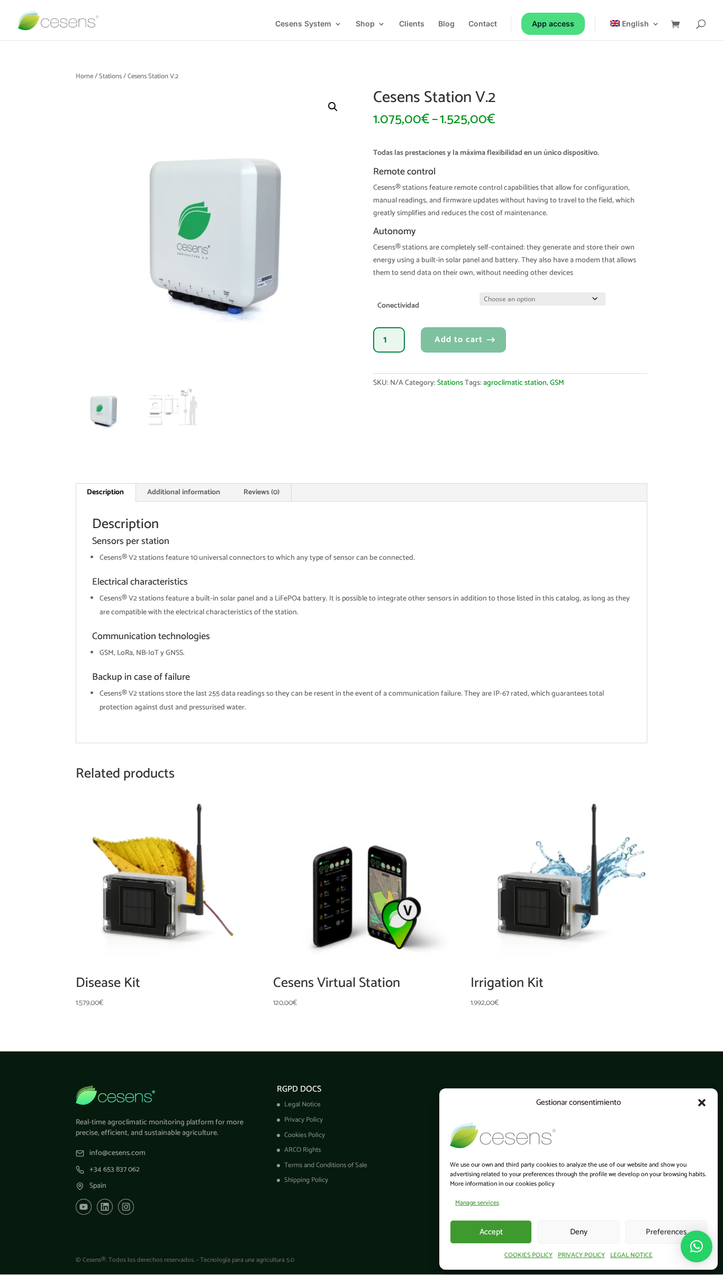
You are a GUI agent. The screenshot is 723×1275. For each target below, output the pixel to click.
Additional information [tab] (183, 492)
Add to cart (459, 339)
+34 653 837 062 (114, 1170)
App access (553, 23)
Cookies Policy (304, 1135)
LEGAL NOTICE (631, 1255)
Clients (411, 24)
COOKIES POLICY (528, 1255)
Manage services (477, 1203)
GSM (557, 383)
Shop (365, 24)
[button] (702, 1102)
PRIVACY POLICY (581, 1255)
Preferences (666, 1232)
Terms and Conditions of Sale (325, 1165)
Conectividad (398, 306)
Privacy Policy (303, 1119)
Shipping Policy (306, 1180)
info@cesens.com (117, 1153)
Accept (491, 1232)
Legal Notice (302, 1104)
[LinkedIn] (105, 1207)
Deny (579, 1232)
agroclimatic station (515, 383)
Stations (110, 76)
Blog (446, 24)
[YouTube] (84, 1207)
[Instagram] (126, 1207)
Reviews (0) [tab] (261, 492)
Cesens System (303, 24)
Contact (482, 24)
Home (84, 76)
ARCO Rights (302, 1150)
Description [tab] (105, 492)
